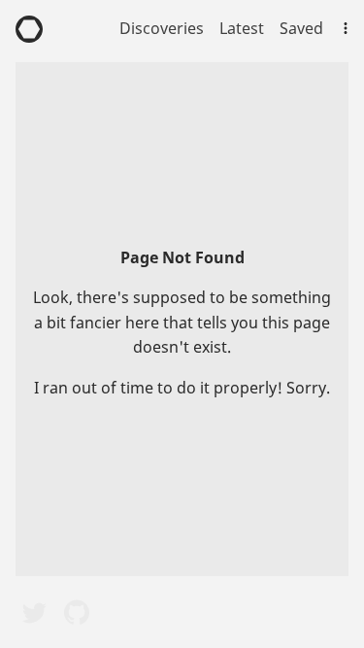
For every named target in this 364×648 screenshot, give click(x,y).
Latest (241, 28)
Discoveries (161, 28)
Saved (301, 28)
